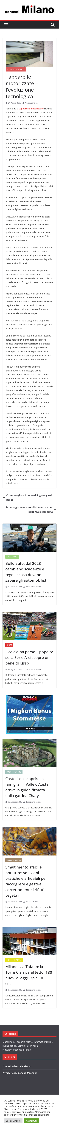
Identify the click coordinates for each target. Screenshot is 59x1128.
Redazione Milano (34, 586)
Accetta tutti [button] (31, 1120)
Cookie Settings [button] (13, 1120)
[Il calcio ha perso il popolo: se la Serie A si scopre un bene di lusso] (29, 626)
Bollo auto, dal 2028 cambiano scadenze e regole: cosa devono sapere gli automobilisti (26, 572)
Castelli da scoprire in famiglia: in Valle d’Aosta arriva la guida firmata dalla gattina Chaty (27, 787)
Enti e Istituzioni (14, 960)
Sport (9, 645)
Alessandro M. (31, 103)
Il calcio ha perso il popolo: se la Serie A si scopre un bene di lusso (29, 657)
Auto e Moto (12, 557)
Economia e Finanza (16, 69)
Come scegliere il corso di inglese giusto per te (29, 497)
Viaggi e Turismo (14, 772)
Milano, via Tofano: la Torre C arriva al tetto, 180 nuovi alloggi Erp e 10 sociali (28, 975)
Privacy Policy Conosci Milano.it (20, 1072)
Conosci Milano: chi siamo (17, 1066)
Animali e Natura (14, 860)
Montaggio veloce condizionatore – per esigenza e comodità (29, 510)
